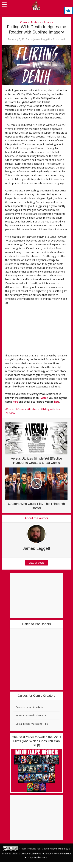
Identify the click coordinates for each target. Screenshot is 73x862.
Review (11, 413)
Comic (10, 409)
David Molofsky (59, 848)
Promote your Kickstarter (30, 707)
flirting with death (52, 409)
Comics (24, 22)
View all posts (36, 562)
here (15, 401)
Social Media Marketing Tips (32, 723)
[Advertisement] (30, 330)
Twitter (43, 397)
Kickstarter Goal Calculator (31, 715)
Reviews (48, 22)
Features (36, 22)
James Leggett (41, 39)
